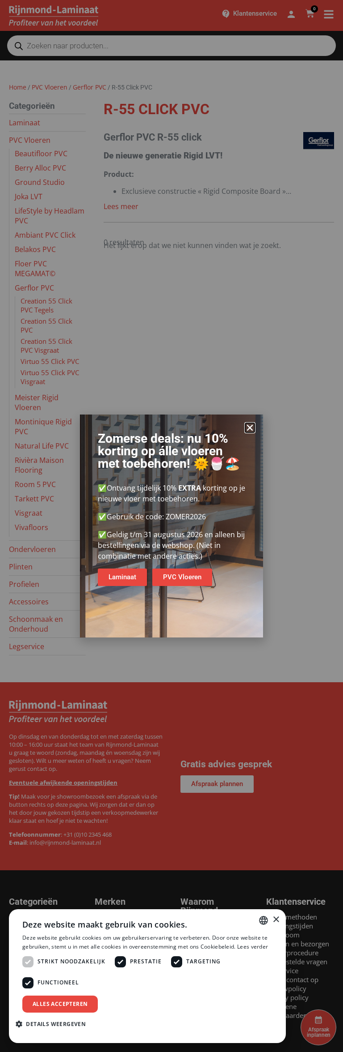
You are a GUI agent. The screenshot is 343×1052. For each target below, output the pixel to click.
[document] (171, 526)
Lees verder (252, 946)
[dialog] (147, 976)
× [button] (275, 919)
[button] (250, 427)
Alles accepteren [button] (60, 1004)
